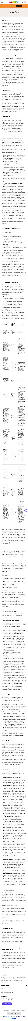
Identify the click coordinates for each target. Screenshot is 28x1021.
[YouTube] (11, 999)
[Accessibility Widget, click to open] (25, 510)
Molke (13, 1010)
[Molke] (14, 2)
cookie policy (17, 275)
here (19, 667)
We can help (18, 5)
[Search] (22, 2)
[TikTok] (8, 999)
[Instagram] (5, 999)
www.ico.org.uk (14, 106)
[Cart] (25, 2)
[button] (2, 2)
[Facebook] (2, 999)
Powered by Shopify (20, 1010)
